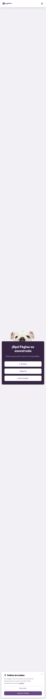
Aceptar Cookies (23, 693)
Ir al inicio (23, 364)
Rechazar (23, 688)
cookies (21, 683)
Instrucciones (23, 378)
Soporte (23, 371)
